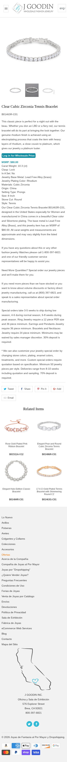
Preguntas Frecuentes (14, 580)
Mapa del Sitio (10, 644)
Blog (4, 633)
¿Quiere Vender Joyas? (15, 575)
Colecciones (8, 544)
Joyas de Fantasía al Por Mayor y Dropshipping (37, 737)
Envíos (5, 601)
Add (59, 389)
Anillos (5, 522)
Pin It (43, 389)
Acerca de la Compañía (15, 559)
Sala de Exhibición (12, 617)
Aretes (5, 533)
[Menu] (6, 8)
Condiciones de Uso (13, 585)
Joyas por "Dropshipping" (16, 569)
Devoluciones (9, 607)
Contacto (7, 639)
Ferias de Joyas (11, 591)
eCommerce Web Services (17, 628)
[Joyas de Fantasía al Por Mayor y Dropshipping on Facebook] (36, 724)
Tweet (11, 389)
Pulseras (6, 528)
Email (11, 397)
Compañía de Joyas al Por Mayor (20, 564)
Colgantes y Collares (13, 538)
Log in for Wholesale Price (19, 155)
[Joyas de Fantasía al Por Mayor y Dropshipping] (33, 8)
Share (27, 389)
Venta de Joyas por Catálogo (18, 596)
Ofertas (6, 554)
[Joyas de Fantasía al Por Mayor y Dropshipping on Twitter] (29, 724)
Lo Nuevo (7, 517)
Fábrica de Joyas (11, 623)
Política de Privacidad (14, 612)
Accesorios (8, 549)
